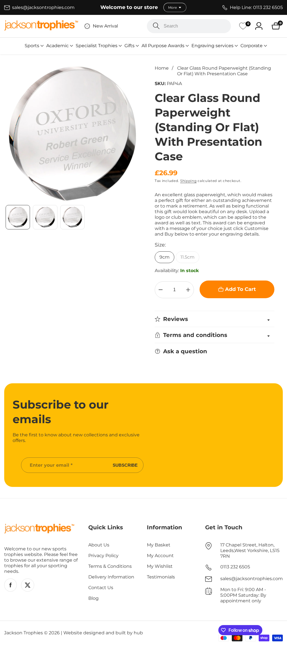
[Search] (156, 26)
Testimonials (161, 577)
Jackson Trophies (23, 633)
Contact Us (100, 587)
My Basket (158, 545)
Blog (93, 598)
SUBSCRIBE (125, 465)
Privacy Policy (103, 555)
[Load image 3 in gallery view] (72, 217)
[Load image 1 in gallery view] (18, 217)
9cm (164, 257)
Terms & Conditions (110, 566)
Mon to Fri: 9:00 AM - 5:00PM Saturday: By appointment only (243, 595)
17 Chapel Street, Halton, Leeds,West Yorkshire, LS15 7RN (249, 550)
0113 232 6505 (235, 566)
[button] (32, 45)
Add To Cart (240, 289)
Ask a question (185, 351)
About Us (98, 545)
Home (162, 68)
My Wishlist (160, 566)
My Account (160, 555)
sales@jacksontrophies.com (251, 578)
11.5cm (187, 257)
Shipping (188, 181)
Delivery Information (111, 577)
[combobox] (189, 26)
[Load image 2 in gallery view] (45, 217)
